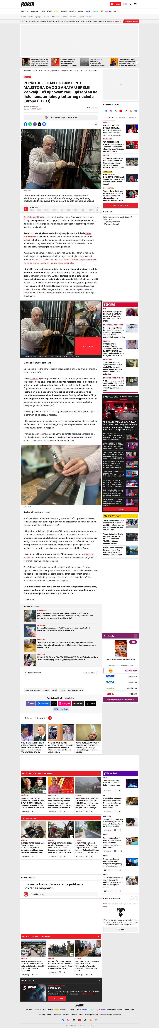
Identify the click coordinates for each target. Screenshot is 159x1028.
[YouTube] (120, 111)
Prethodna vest (34, 673)
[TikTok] (125, 111)
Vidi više (120, 930)
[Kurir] (27, 4)
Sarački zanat (30, 217)
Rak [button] (120, 904)
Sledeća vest (88, 673)
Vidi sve (120, 509)
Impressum (57, 1014)
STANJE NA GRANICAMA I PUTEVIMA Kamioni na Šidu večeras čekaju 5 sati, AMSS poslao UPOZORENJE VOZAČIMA (118, 21)
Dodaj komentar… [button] (38, 894)
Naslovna (27, 70)
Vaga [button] (135, 904)
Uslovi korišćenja (106, 1014)
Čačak (46, 690)
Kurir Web (34, 107)
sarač (54, 690)
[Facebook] (105, 111)
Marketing (41, 1014)
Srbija (41, 70)
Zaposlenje (117, 1014)
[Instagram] (110, 111)
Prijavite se (58, 998)
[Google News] (135, 111)
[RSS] (130, 111)
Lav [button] (124, 904)
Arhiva (81, 1014)
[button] (92, 108)
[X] (115, 111)
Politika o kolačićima (70, 1014)
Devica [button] (129, 904)
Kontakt (49, 1014)
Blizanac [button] (115, 904)
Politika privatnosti (91, 1014)
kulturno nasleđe (75, 690)
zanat (33, 378)
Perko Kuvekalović (33, 690)
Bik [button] (109, 904)
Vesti (35, 70)
